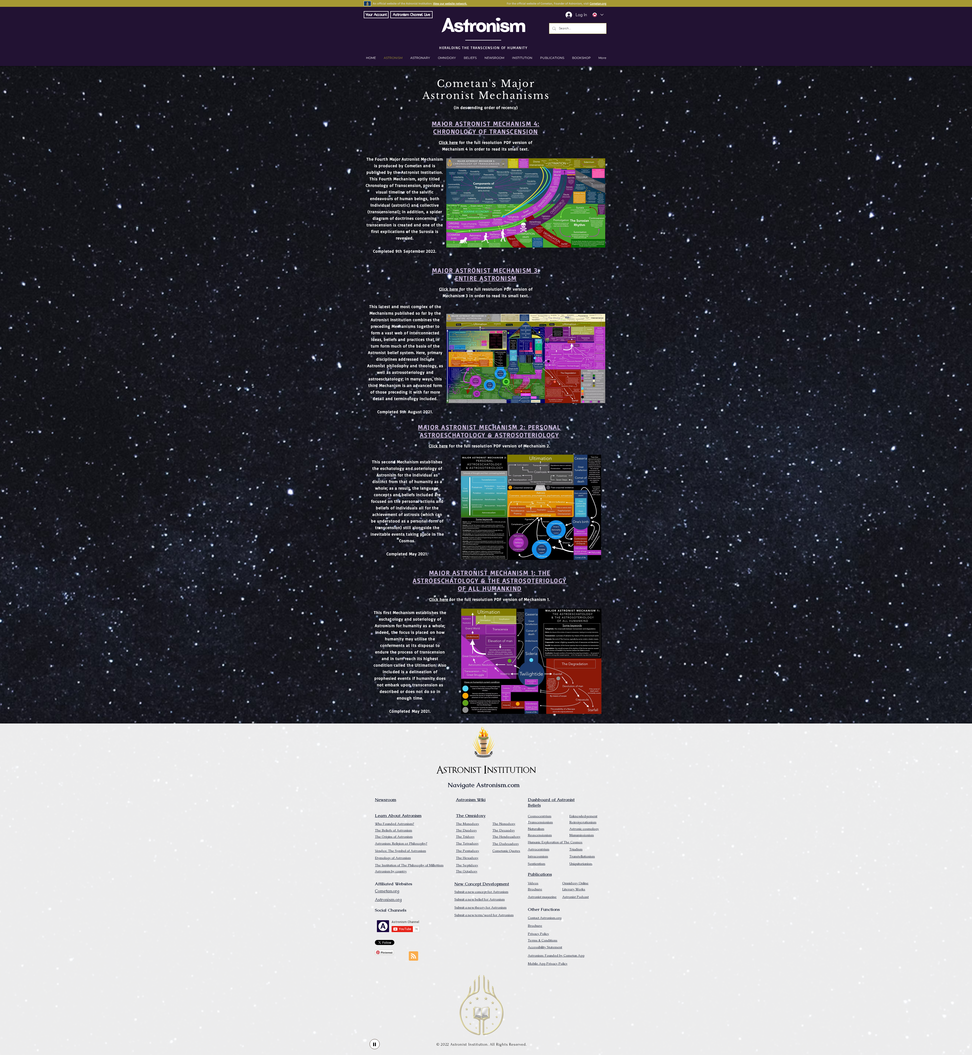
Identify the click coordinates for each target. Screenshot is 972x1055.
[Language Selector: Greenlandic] (597, 14)
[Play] (374, 1044)
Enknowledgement (583, 816)
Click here (448, 142)
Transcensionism (540, 822)
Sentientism (536, 864)
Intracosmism (538, 856)
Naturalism (536, 829)
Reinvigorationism (582, 822)
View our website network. (450, 3)
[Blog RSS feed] (413, 956)
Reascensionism (540, 835)
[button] (581, 58)
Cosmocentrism (539, 816)
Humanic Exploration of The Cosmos (555, 842)
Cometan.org (598, 3)
